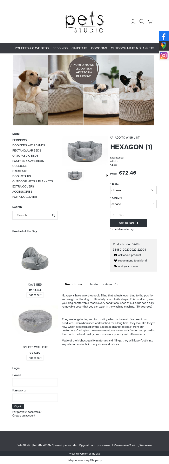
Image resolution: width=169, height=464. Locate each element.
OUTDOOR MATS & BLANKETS (32, 181)
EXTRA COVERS (23, 186)
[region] (84, 90)
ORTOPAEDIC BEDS (25, 155)
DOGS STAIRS (21, 176)
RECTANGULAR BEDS (26, 150)
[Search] (53, 215)
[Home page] (84, 22)
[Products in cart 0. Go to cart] (150, 24)
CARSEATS (19, 171)
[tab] (74, 284)
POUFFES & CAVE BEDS (28, 160)
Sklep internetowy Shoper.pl (84, 460)
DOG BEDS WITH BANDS (28, 145)
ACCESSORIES (22, 191)
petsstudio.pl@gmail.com (79, 445)
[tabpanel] (109, 323)
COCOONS (19, 166)
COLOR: (116, 197)
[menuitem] (31, 48)
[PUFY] (84, 90)
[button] (107, 175)
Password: (19, 390)
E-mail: (16, 375)
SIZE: (114, 183)
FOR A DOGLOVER (24, 196)
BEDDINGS (19, 140)
